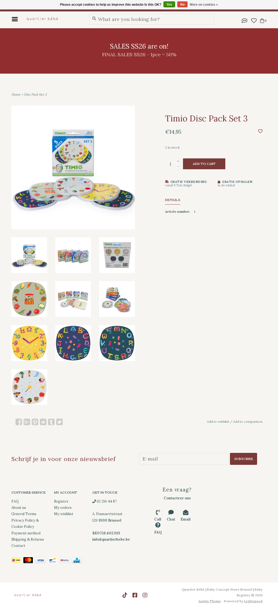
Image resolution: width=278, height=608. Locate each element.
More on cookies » (204, 5)
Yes (169, 5)
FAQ (15, 501)
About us (18, 507)
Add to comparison (248, 421)
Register (61, 501)
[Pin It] (35, 422)
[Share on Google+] (27, 422)
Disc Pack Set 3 (35, 94)
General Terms (23, 514)
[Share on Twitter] (59, 422)
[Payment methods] (17, 561)
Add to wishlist (218, 421)
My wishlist (63, 514)
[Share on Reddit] (43, 422)
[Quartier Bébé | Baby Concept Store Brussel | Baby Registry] (52, 19)
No (182, 5)
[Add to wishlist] (260, 131)
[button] (245, 20)
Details (173, 200)
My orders (63, 507)
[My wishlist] (254, 20)
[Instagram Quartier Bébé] (145, 595)
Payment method (25, 533)
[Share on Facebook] (18, 422)
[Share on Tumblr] (51, 422)
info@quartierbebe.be (111, 539)
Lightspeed (253, 601)
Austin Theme (209, 601)
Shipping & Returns (27, 539)
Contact (18, 545)
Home (16, 94)
